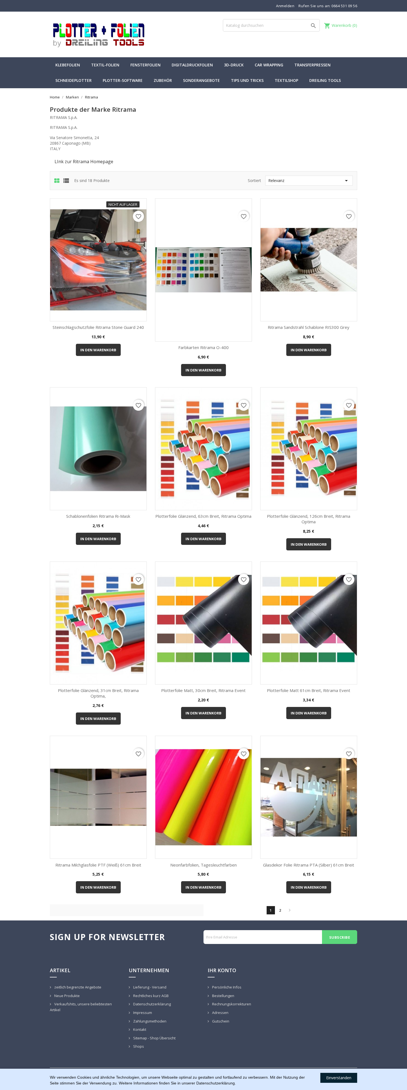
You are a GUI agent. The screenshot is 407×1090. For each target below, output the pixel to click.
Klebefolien (67, 64)
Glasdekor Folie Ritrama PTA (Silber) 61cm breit (308, 865)
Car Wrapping (269, 64)
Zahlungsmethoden (149, 1021)
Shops (138, 1046)
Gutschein (220, 1021)
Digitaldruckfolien (192, 64)
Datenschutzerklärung (151, 1003)
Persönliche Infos (226, 987)
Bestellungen (222, 995)
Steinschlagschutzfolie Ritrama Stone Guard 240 (98, 327)
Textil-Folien (105, 64)
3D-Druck (234, 64)
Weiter (289, 910)
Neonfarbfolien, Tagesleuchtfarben (203, 865)
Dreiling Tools (325, 80)
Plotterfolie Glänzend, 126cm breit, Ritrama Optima (308, 518)
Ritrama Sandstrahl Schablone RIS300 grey (308, 327)
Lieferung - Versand (149, 987)
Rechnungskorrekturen (231, 1003)
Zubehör (163, 80)
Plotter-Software (123, 80)
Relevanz (309, 180)
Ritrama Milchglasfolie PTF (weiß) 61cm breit (98, 865)
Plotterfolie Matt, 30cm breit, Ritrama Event (203, 690)
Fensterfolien (145, 64)
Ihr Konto (222, 970)
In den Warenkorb (98, 349)
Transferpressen (312, 64)
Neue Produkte (66, 995)
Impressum (142, 1012)
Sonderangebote (201, 80)
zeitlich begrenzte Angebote (77, 987)
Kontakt (139, 1029)
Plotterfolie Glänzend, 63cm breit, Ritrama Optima (203, 516)
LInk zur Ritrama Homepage (84, 161)
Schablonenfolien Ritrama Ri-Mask (98, 516)
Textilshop (286, 80)
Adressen (219, 1012)
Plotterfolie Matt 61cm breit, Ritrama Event (308, 690)
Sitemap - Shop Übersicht (154, 1038)
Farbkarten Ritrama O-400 (203, 347)
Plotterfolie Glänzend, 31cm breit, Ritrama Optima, (98, 693)
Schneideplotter (73, 80)
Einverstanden (338, 1077)
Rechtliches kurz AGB (150, 995)
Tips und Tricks (247, 80)
